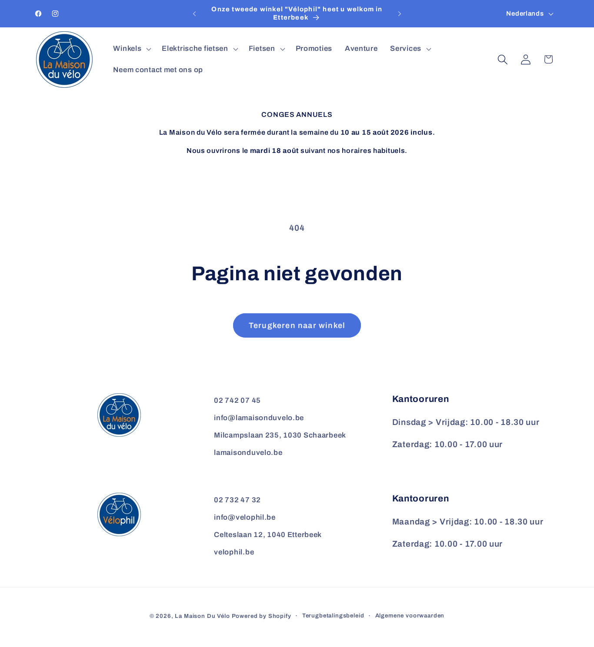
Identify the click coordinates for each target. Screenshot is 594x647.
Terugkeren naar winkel (297, 325)
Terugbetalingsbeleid (333, 615)
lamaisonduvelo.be (248, 452)
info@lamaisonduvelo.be (259, 418)
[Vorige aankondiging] (194, 14)
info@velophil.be (245, 517)
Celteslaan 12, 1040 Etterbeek (268, 535)
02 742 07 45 (237, 400)
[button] (131, 49)
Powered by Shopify (261, 616)
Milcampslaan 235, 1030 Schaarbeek (280, 435)
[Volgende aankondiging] (399, 14)
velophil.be (234, 552)
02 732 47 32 (237, 500)
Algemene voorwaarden (410, 615)
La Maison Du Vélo (202, 616)
